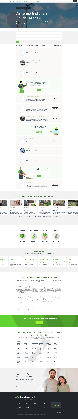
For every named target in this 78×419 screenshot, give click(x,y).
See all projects (39, 219)
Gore (32, 358)
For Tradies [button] (19, 1)
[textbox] (26, 39)
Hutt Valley (18, 345)
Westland (18, 362)
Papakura (40, 348)
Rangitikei (55, 348)
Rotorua (25, 349)
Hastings (33, 344)
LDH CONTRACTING (31, 148)
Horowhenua (55, 344)
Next (39, 176)
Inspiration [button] (38, 1)
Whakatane (26, 353)
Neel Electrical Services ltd (33, 60)
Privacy (23, 412)
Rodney (18, 349)
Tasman (25, 361)
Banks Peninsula (26, 357)
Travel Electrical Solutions (32, 182)
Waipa (25, 352)
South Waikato (49, 349)
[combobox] (27, 36)
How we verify (32, 1)
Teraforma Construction (32, 96)
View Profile (55, 52)
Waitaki (55, 361)
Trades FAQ (27, 407)
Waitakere (40, 352)
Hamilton (25, 344)
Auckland (18, 343)
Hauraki (40, 344)
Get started (39, 132)
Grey (40, 358)
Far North (48, 343)
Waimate (48, 361)
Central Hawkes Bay (35, 343)
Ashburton (18, 357)
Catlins (40, 357)
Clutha (18, 358)
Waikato (18, 352)
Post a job (18, 403)
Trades (20, 29)
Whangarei (40, 353)
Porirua (48, 348)
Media (44, 407)
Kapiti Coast (33, 345)
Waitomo (48, 352)
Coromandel (41, 343)
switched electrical (31, 138)
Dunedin (25, 358)
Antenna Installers (24, 29)
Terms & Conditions (19, 412)
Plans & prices (28, 404)
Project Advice (36, 404)
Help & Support (45, 404)
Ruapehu (33, 349)
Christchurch (55, 357)
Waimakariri (41, 361)
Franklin (55, 343)
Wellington (55, 352)
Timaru (33, 361)
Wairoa (33, 352)
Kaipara (25, 345)
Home (17, 29)
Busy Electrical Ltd (31, 50)
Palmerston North (34, 348)
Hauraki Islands (49, 344)
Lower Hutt (48, 345)
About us (44, 403)
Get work (27, 403)
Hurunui (48, 358)
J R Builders (29, 106)
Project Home (36, 403)
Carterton (25, 343)
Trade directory (19, 407)
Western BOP (19, 353)
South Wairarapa (56, 349)
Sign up (75, 1)
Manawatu (55, 345)
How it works (26, 1)
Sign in (71, 1)
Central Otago (49, 357)
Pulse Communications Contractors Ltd (36, 116)
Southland (18, 361)
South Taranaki (41, 349)
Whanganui (33, 353)
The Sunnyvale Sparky (31, 71)
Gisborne (18, 344)
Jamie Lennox (29, 158)
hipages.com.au (22, 416)
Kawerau (40, 345)
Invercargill (55, 358)
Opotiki (18, 348)
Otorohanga (26, 348)
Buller (32, 357)
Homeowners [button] (12, 1)
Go (17, 41)
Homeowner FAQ (19, 408)
